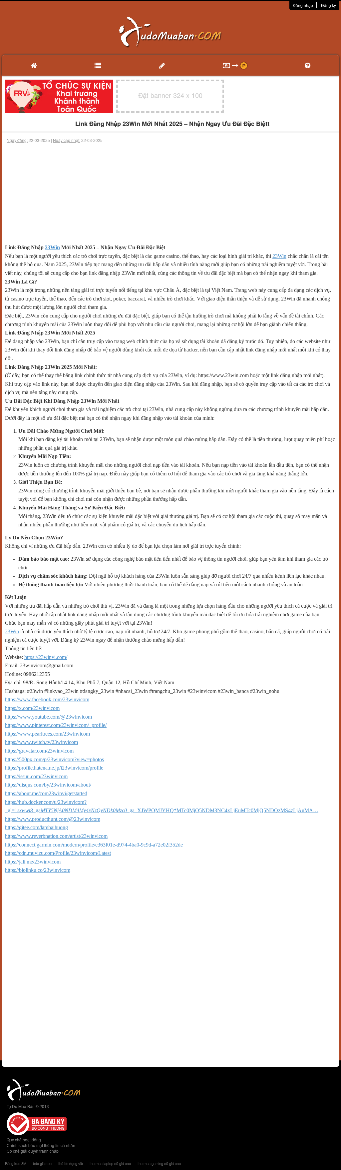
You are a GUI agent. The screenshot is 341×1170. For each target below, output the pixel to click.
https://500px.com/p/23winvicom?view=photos (54, 759)
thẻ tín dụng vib (70, 1163)
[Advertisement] (170, 193)
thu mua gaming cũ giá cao (159, 1163)
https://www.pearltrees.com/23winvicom (47, 734)
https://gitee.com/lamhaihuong (36, 827)
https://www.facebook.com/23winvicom (47, 699)
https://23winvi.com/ (45, 657)
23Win (52, 247)
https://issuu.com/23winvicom (36, 776)
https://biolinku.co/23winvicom (37, 870)
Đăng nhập (303, 5)
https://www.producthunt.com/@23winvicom (52, 819)
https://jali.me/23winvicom (33, 862)
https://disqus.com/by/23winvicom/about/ (48, 785)
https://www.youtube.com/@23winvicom (48, 717)
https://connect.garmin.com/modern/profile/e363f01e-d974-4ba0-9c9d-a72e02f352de (94, 845)
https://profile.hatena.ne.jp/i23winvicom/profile (54, 768)
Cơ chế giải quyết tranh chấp (33, 1151)
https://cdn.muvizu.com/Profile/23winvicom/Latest (58, 853)
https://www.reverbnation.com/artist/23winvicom (56, 836)
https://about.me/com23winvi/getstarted (46, 793)
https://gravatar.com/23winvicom (39, 751)
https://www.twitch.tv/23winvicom (41, 742)
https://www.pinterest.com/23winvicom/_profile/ (56, 725)
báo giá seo (42, 1163)
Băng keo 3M (15, 1163)
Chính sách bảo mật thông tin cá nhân (41, 1145)
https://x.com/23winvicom (32, 708)
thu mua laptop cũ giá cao (110, 1163)
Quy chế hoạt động (24, 1139)
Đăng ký (328, 5)
